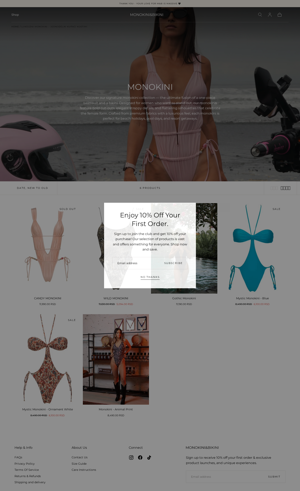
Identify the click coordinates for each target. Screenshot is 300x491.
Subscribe (173, 263)
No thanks (150, 276)
